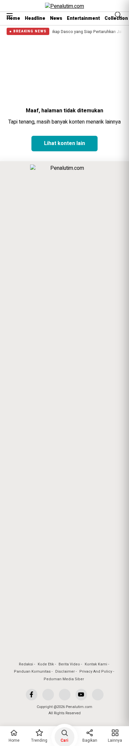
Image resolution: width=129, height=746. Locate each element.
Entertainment (83, 18)
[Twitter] (48, 694)
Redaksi (26, 664)
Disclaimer (65, 671)
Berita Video (69, 664)
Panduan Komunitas (32, 671)
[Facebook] (31, 694)
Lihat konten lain (64, 143)
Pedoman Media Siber (64, 679)
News (56, 18)
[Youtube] (81, 694)
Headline (35, 18)
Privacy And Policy (95, 671)
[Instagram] (64, 694)
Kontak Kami (96, 664)
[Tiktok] (98, 694)
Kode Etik (46, 664)
